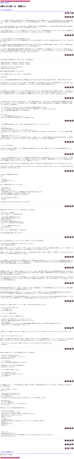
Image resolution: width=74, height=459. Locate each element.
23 (43, 11)
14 (25, 11)
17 (31, 11)
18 (33, 11)
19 (35, 11)
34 (66, 11)
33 (64, 11)
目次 (5, 9)
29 (55, 11)
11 (18, 11)
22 (41, 11)
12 (20, 11)
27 (51, 11)
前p (2, 9)
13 (22, 11)
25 (47, 11)
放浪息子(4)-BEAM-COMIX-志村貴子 (11, 457)
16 (29, 11)
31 (59, 11)
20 (37, 11)
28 (53, 11)
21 (39, 11)
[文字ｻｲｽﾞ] (7, 2)
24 (45, 11)
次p (12, 9)
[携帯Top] (2, 2)
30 (57, 11)
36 (70, 11)
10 (16, 11)
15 (27, 11)
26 (49, 11)
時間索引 (8, 9)
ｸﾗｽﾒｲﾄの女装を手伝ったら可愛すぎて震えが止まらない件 (16, 1)
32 (62, 11)
